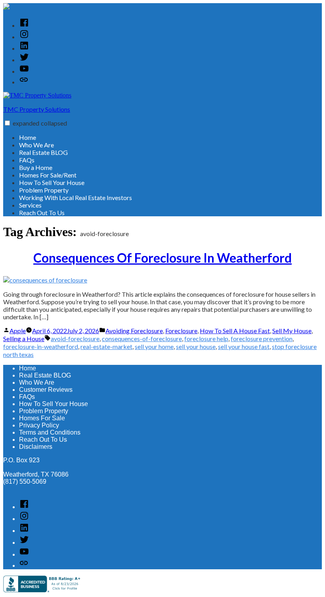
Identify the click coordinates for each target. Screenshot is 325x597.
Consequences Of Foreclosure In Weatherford (162, 257)
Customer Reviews (46, 389)
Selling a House (23, 338)
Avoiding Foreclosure (134, 330)
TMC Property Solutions (36, 109)
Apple (18, 330)
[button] (7, 123)
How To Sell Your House (51, 182)
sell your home (154, 346)
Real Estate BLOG (43, 152)
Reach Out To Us (42, 212)
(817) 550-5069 (24, 481)
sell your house (196, 346)
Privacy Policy (39, 425)
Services (30, 205)
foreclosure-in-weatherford (40, 346)
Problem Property (44, 190)
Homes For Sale (42, 418)
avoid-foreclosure (75, 338)
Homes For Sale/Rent (47, 175)
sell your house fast (244, 346)
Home (27, 137)
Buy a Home (35, 167)
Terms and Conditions (49, 432)
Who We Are (36, 145)
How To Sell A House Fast (235, 330)
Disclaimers (35, 446)
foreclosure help (206, 338)
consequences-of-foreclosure (142, 338)
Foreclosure (181, 330)
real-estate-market (106, 346)
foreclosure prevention (261, 338)
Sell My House (292, 330)
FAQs (26, 160)
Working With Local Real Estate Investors (75, 197)
